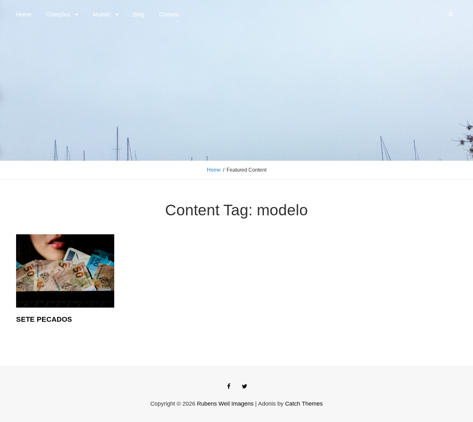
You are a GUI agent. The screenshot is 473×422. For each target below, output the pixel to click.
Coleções (58, 14)
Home (24, 14)
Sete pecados (44, 319)
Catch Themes (304, 403)
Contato (169, 14)
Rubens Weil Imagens (225, 403)
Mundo (101, 14)
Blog (138, 14)
